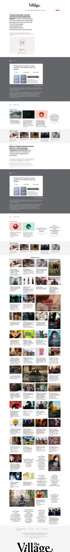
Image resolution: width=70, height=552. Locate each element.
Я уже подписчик (14, 60)
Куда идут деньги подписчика (38, 85)
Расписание (11, 481)
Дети (44, 10)
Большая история (38, 302)
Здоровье (11, 231)
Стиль (41, 10)
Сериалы (11, 374)
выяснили (21, 32)
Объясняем (24, 481)
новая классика (12, 303)
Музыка (50, 374)
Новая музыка (51, 321)
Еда (39, 10)
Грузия (24, 392)
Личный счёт (24, 231)
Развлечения (35, 10)
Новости (41, 455)
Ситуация (37, 119)
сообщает (19, 159)
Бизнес (32, 10)
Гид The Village (25, 303)
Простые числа (12, 119)
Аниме (24, 445)
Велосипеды (37, 392)
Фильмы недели (25, 321)
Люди (29, 10)
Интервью (24, 119)
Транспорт (41, 227)
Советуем (37, 321)
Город (26, 10)
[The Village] (35, 6)
